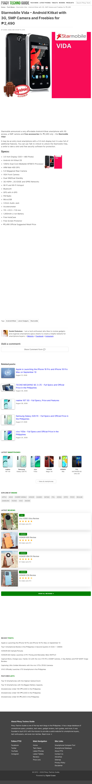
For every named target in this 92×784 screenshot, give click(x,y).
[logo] (15, 3)
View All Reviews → (46, 593)
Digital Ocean (51, 775)
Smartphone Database (63, 748)
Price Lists (37, 760)
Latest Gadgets (23, 321)
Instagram (49, 336)
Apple (4, 497)
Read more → (47, 734)
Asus (11, 497)
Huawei (39, 497)
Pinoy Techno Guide (26, 721)
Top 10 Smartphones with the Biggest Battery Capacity (22, 685)
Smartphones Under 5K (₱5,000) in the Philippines (20, 697)
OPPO (66, 497)
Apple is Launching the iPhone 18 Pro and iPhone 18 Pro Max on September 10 (30, 643)
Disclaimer (58, 765)
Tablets (55, 3)
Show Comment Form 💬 (34, 349)
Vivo (21, 501)
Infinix (46, 497)
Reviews (62, 3)
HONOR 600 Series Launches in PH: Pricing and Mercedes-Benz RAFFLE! (28, 655)
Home (3, 7)
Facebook (39, 336)
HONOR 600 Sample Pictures (12, 651)
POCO (72, 497)
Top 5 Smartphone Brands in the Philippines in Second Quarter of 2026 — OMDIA (31, 647)
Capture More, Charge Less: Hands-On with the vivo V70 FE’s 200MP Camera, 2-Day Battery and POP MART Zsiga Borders (44, 660)
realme (79, 497)
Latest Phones (45, 3)
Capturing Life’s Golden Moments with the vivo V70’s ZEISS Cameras (27, 665)
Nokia (59, 497)
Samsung (5, 501)
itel (53, 497)
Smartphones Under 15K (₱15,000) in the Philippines (21, 689)
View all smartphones (45, 481)
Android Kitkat (11, 321)
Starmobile (34, 321)
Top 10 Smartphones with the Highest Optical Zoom (21, 681)
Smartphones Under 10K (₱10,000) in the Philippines (21, 693)
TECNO (14, 501)
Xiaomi (27, 501)
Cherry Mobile (20, 497)
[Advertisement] (33, 114)
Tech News (34, 3)
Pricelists (70, 3)
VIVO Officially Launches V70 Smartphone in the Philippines (23, 669)
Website (30, 336)
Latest (10, 452)
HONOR (31, 497)
